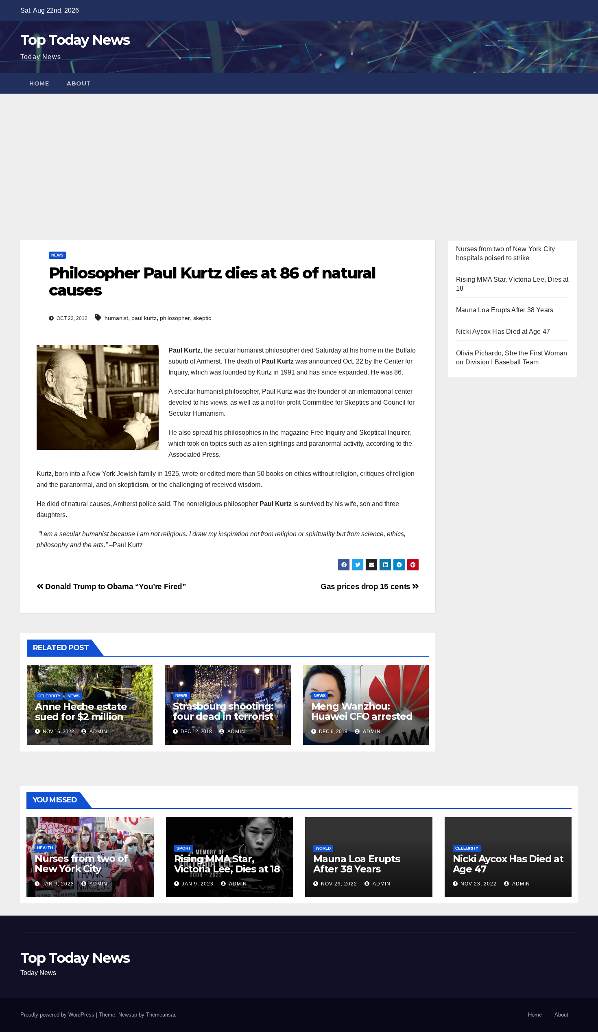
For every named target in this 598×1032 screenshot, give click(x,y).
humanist (116, 318)
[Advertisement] (299, 155)
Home (39, 83)
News (57, 255)
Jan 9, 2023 (58, 884)
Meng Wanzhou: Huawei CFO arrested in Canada (361, 716)
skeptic (202, 318)
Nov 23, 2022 (479, 884)
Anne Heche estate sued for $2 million (81, 712)
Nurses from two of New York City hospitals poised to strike (81, 873)
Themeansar (160, 1015)
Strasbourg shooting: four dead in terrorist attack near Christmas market (225, 721)
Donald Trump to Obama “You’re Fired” (115, 586)
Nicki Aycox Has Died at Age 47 (503, 331)
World (323, 848)
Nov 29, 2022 (339, 884)
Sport (184, 848)
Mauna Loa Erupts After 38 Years (504, 310)
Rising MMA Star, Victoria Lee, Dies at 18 (227, 864)
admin (97, 731)
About (79, 83)
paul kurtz (144, 318)
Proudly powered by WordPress (58, 1015)
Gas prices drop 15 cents (366, 586)
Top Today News (74, 39)
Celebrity (49, 696)
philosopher (175, 318)
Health (45, 848)
